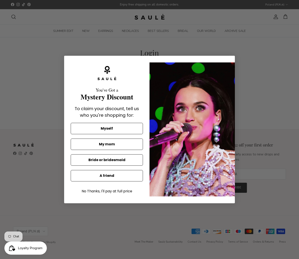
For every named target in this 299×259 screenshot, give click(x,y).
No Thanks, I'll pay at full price (107, 191)
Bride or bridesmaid (106, 159)
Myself (107, 128)
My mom (107, 144)
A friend (107, 175)
